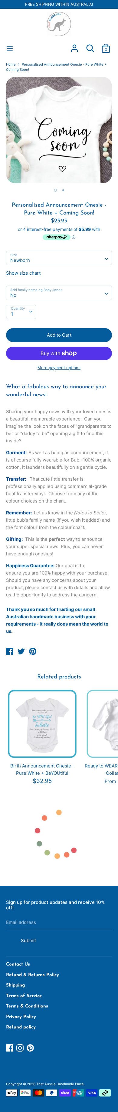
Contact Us (18, 964)
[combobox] (59, 258)
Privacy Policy (21, 1017)
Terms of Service (24, 996)
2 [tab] (63, 190)
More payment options (59, 367)
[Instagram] (20, 1048)
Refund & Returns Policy (32, 975)
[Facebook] (10, 1048)
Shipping (15, 985)
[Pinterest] (31, 1048)
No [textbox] (13, 295)
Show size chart (23, 273)
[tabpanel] (59, 130)
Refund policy (21, 1027)
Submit (28, 940)
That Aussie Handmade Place (60, 1084)
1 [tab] (55, 190)
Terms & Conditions (27, 1006)
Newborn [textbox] (20, 260)
